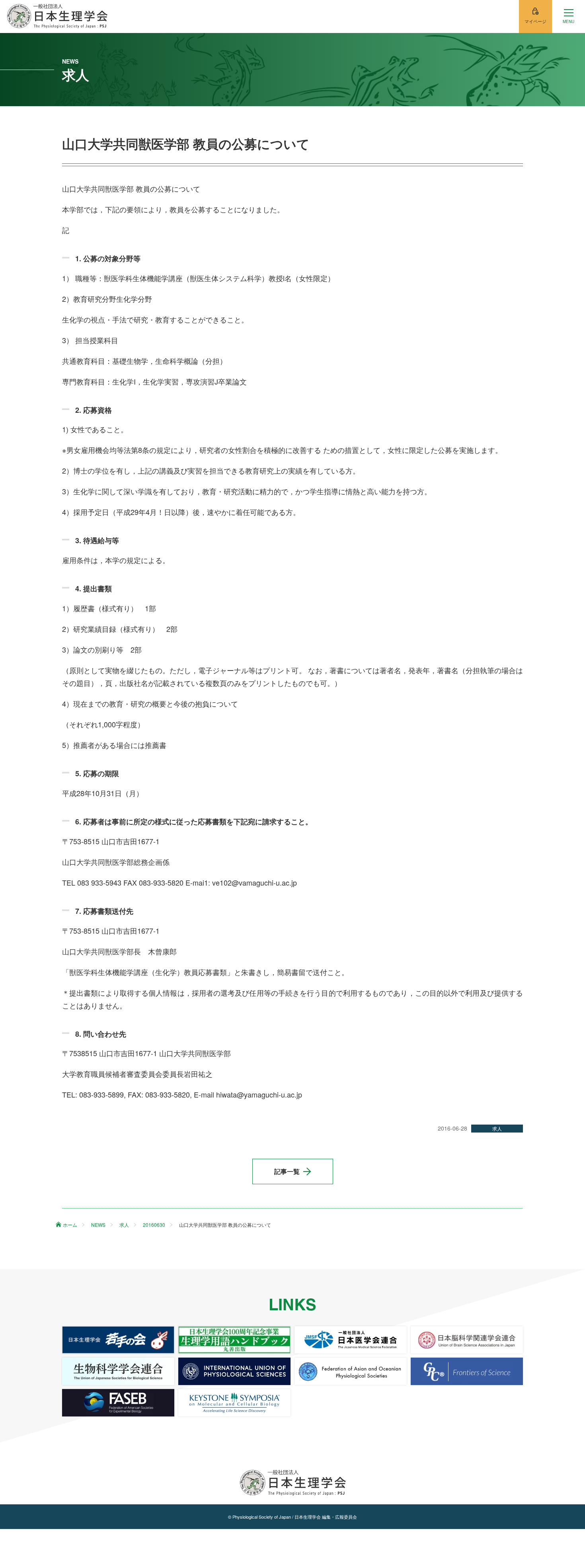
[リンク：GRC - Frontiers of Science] (467, 1371)
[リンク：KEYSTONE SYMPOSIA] (234, 1402)
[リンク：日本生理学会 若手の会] (118, 1340)
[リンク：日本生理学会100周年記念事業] (234, 1340)
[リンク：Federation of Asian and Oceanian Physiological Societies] (350, 1371)
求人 (497, 1128)
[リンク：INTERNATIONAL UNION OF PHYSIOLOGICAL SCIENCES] (234, 1371)
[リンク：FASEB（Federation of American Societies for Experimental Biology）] (118, 1402)
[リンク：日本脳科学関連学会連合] (467, 1340)
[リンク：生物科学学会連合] (118, 1371)
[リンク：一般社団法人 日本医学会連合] (350, 1340)
